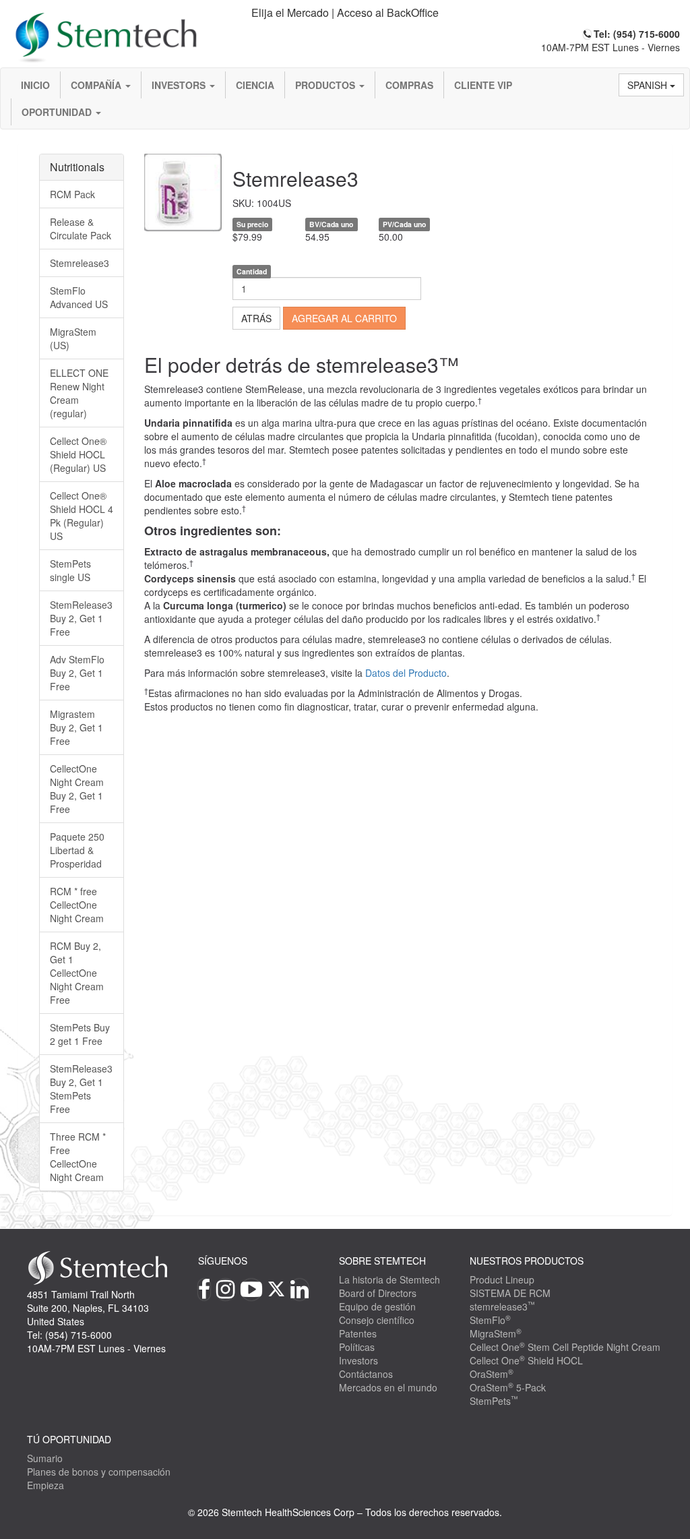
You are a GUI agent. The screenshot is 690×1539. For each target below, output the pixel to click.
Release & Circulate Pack (80, 228)
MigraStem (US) (73, 338)
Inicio (35, 85)
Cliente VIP (483, 85)
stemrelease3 (502, 1306)
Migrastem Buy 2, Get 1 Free (76, 727)
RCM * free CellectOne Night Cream (77, 904)
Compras (409, 85)
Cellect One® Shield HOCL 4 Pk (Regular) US (81, 516)
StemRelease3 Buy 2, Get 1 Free (81, 618)
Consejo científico (376, 1320)
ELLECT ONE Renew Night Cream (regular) (79, 393)
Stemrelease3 (79, 263)
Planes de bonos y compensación (98, 1471)
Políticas (357, 1347)
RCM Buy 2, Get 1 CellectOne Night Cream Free (77, 972)
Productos (326, 85)
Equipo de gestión (377, 1306)
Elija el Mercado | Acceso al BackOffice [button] (345, 12)
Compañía (97, 85)
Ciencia (255, 85)
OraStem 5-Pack (508, 1387)
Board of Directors (377, 1293)
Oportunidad (58, 112)
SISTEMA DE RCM (510, 1293)
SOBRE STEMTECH (382, 1260)
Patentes (358, 1333)
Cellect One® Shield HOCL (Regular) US (78, 454)
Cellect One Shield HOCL (526, 1360)
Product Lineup (502, 1279)
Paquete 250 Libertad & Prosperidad (77, 850)
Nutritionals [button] (77, 167)
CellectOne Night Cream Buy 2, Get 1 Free (77, 789)
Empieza (45, 1485)
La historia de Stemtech (389, 1279)
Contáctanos (366, 1374)
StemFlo (490, 1320)
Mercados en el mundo (388, 1387)
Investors (180, 85)
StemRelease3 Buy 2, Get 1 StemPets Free (81, 1089)
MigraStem (496, 1333)
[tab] (345, 13)
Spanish (648, 85)
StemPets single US (70, 570)
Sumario (45, 1458)
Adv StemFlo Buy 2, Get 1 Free (77, 673)
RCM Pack (72, 194)
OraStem (491, 1374)
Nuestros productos (527, 1260)
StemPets (494, 1401)
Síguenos (222, 1260)
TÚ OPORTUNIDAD (69, 1439)
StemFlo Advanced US (79, 297)
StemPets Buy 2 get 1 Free (80, 1034)
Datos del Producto (406, 673)
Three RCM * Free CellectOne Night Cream (78, 1157)
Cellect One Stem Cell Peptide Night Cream (565, 1347)
